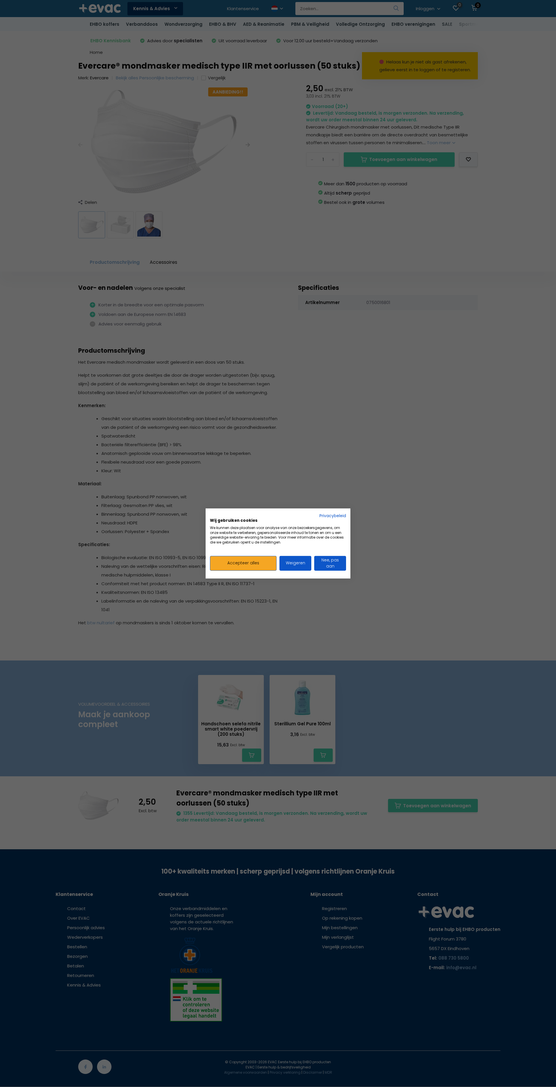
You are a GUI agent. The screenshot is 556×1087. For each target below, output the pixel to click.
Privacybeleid (332, 516)
